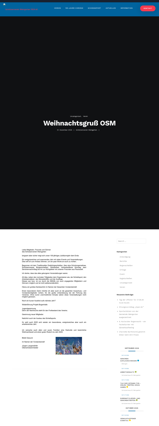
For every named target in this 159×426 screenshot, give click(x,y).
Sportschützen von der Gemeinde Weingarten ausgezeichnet (129, 314)
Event (122, 274)
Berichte (123, 261)
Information (126, 8)
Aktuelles (111, 8)
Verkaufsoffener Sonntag (128, 420)
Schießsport (94, 8)
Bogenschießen (126, 265)
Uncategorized (75, 116)
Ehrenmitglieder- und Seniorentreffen (130, 399)
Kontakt (148, 8)
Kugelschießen (126, 278)
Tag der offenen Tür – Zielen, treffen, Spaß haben (130, 385)
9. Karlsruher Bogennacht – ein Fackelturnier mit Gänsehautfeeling (132, 324)
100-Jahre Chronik (74, 8)
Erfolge (123, 270)
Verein (57, 8)
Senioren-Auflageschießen (128, 360)
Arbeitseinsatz (127, 372)
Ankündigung (125, 257)
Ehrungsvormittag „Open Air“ (131, 307)
